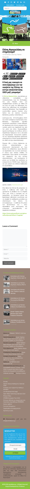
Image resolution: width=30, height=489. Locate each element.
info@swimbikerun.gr (9, 421)
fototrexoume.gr (17, 185)
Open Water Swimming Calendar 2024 (14, 394)
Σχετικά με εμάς (20, 5)
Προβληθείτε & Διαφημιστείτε (11, 408)
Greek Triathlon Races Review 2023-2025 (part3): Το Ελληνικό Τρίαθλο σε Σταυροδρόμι (14, 338)
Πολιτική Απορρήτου (9, 406)
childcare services (8, 373)
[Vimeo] (17, 2)
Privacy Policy (7, 396)
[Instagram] (11, 2)
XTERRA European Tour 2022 (11, 398)
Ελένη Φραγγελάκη (10, 96)
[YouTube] (5, 2)
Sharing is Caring (21, 373)
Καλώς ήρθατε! (10, 5)
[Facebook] (8, 2)
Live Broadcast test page (10, 391)
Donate (5, 381)
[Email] (24, 2)
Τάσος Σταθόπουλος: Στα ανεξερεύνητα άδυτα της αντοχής (13, 358)
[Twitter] (14, 2)
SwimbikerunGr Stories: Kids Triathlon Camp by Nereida (18, 291)
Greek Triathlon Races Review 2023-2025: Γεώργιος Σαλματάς (17, 313)
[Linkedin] (21, 2)
